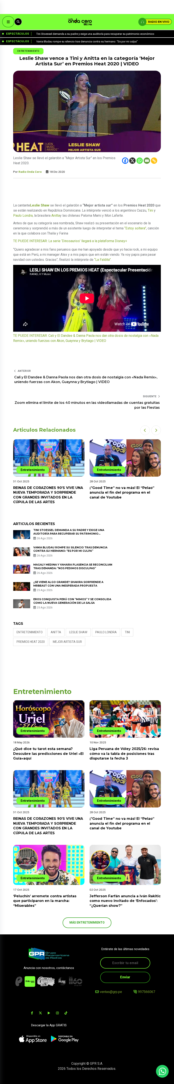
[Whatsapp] (139, 160)
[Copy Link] (154, 160)
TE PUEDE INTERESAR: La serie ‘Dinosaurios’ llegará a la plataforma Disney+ (70, 241)
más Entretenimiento (87, 922)
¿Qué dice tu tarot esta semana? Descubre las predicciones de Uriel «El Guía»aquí (48, 753)
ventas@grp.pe (111, 992)
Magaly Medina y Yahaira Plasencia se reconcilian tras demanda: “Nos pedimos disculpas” (72, 566)
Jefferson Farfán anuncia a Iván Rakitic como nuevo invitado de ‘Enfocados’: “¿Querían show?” (125, 901)
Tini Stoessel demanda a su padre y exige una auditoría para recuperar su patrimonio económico (68, 533)
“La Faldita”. (102, 260)
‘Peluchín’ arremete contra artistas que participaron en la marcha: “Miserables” (44, 901)
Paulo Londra (23, 215)
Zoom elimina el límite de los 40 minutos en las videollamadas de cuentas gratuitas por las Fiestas (87, 405)
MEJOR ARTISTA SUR (67, 641)
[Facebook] (125, 160)
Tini (150, 210)
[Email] (147, 160)
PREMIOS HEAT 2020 (31, 641)
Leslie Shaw (78, 632)
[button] (145, 430)
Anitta (55, 215)
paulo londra (106, 632)
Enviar (125, 977)
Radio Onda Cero (30, 171)
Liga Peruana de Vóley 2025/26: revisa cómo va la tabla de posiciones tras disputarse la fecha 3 (124, 753)
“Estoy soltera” (135, 228)
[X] (132, 160)
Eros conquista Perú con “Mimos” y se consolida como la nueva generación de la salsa (72, 601)
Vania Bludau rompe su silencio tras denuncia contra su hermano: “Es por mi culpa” (70, 549)
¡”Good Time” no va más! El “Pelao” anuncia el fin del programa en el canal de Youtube (122, 492)
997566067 (146, 992)
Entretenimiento (28, 51)
